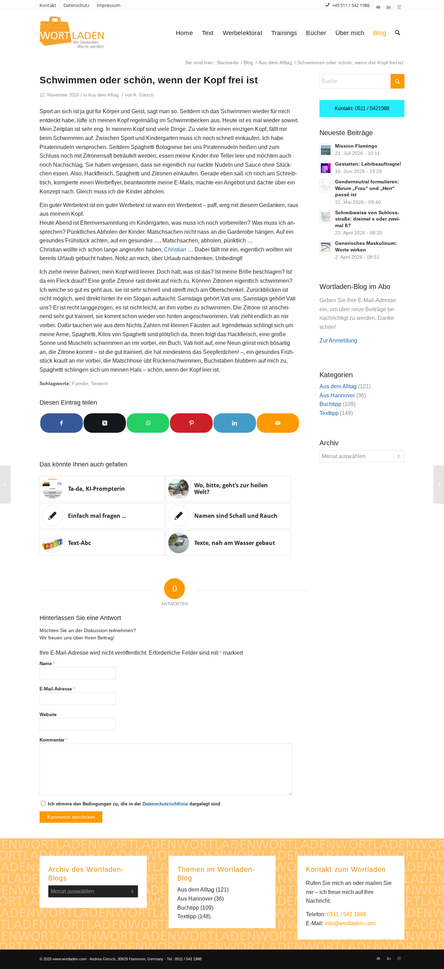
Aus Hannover (337, 395)
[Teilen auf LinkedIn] (234, 423)
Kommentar (54, 740)
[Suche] (397, 33)
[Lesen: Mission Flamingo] (325, 150)
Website (48, 714)
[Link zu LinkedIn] (389, 7)
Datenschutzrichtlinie (165, 803)
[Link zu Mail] (378, 7)
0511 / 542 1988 (346, 914)
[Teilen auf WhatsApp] (148, 423)
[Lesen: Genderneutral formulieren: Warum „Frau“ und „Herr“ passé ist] (325, 186)
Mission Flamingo (356, 146)
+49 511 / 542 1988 (350, 5)
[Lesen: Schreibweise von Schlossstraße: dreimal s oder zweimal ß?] (325, 216)
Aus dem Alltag (103, 95)
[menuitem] (50, 5)
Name (47, 663)
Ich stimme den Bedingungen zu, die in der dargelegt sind (134, 803)
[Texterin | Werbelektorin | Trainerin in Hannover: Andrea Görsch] (84, 33)
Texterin (99, 383)
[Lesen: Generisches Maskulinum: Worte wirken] (325, 247)
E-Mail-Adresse (57, 688)
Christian (176, 249)
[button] (15, 953)
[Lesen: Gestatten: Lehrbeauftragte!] (325, 168)
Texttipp (329, 413)
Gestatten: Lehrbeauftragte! (368, 164)
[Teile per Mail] (278, 423)
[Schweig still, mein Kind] (5, 484)
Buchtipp (330, 404)
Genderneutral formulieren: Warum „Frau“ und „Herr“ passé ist (367, 188)
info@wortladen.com (350, 923)
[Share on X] (105, 423)
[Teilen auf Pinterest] (191, 423)
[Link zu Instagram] (399, 7)
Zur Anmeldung (338, 340)
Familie (80, 383)
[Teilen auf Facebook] (61, 423)
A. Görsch (143, 95)
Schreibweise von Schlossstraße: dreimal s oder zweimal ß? (367, 219)
